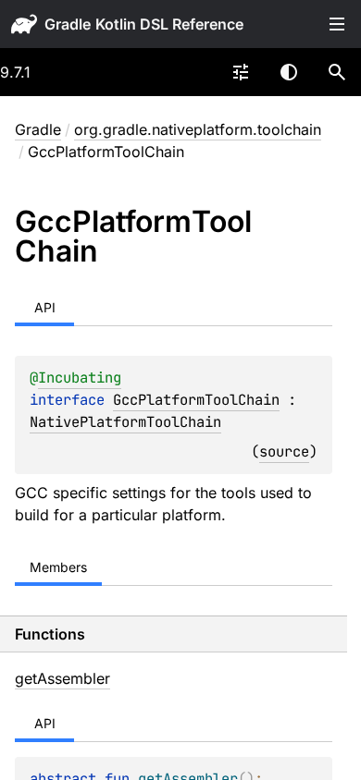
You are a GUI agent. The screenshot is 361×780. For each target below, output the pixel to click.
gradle (67, 24)
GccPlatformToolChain (196, 399)
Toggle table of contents (337, 24)
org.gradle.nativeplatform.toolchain (197, 129)
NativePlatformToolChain (125, 422)
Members (58, 567)
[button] (337, 72)
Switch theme (289, 72)
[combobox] (241, 72)
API (45, 307)
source (284, 451)
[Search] (337, 72)
